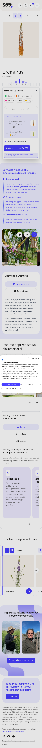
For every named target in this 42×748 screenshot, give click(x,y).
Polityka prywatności (34, 358)
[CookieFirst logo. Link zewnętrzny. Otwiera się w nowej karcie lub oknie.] (2, 360)
